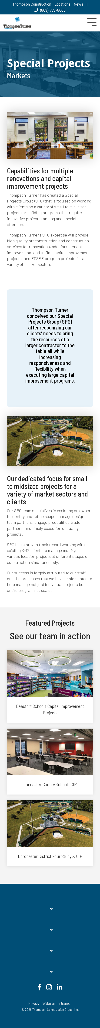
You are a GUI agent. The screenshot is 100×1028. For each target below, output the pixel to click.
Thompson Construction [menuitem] (32, 4)
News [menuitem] (78, 4)
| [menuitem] (87, 4)
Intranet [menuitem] (64, 1004)
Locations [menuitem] (62, 4)
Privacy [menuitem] (33, 1004)
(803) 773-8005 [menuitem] (52, 10)
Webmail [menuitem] (49, 1004)
